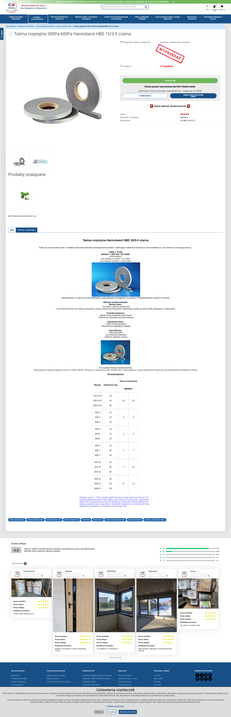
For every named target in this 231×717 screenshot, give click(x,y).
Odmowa (99, 712)
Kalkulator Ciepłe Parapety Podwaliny (97, 678)
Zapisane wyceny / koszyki (128, 678)
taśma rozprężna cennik (35, 520)
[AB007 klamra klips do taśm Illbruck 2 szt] (25, 196)
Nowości (157, 682)
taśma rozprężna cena (54, 520)
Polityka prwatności (115, 706)
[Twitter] (197, 679)
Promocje (157, 685)
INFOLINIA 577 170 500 (113, 2)
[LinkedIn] (210, 679)
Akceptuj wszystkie (128, 712)
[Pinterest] (206, 679)
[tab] (12, 229)
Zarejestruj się (215, 10)
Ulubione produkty (125, 682)
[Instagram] (202, 679)
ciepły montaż (97, 520)
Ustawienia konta (124, 685)
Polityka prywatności (19, 678)
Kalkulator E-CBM (89, 682)
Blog (207, 9)
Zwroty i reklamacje (18, 682)
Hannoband (86, 520)
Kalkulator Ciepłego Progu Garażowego (97, 675)
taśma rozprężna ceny (71, 520)
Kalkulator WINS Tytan (91, 685)
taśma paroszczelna (134, 520)
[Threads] (210, 675)
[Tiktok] (202, 675)
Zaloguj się (222, 9)
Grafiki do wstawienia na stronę (58, 682)
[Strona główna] (12, 7)
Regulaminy (15, 675)
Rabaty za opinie (53, 678)
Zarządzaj (111, 712)
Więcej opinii (115, 658)
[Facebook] (197, 675)
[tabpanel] (115, 380)
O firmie (157, 675)
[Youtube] (206, 675)
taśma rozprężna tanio (17, 520)
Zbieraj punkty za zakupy (56, 675)
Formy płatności (17, 685)
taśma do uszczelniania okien (115, 520)
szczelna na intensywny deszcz (155, 520)
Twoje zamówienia (125, 675)
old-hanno (184, 117)
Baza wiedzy (158, 678)
